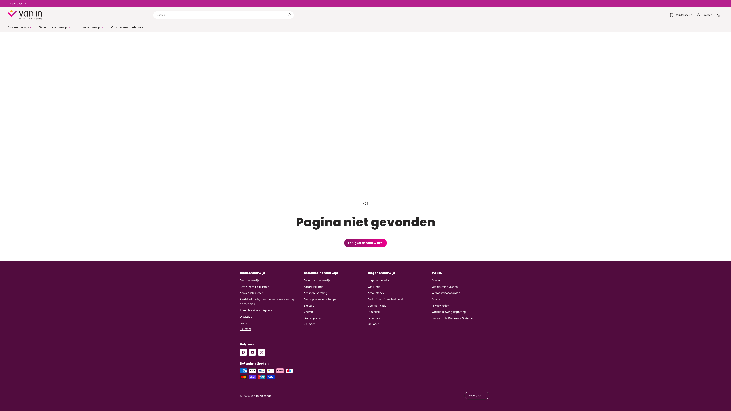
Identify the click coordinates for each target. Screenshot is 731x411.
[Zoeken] (289, 15)
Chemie (309, 312)
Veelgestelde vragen (445, 286)
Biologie (309, 305)
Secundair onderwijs (317, 280)
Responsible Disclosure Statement (453, 318)
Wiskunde (374, 286)
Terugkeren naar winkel (365, 243)
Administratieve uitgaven (256, 310)
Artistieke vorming (315, 293)
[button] (19, 27)
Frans (243, 323)
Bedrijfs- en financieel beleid (386, 299)
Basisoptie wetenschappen (321, 299)
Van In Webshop (261, 395)
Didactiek (246, 316)
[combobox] (223, 15)
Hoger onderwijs (378, 280)
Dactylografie (312, 318)
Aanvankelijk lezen (251, 293)
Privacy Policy (440, 305)
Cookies (436, 299)
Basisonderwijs (249, 280)
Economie (374, 318)
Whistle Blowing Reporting (449, 312)
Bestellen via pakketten (254, 286)
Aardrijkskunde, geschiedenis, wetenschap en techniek (267, 301)
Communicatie (377, 305)
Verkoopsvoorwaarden (446, 293)
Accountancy (376, 293)
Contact (436, 280)
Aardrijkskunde (313, 286)
